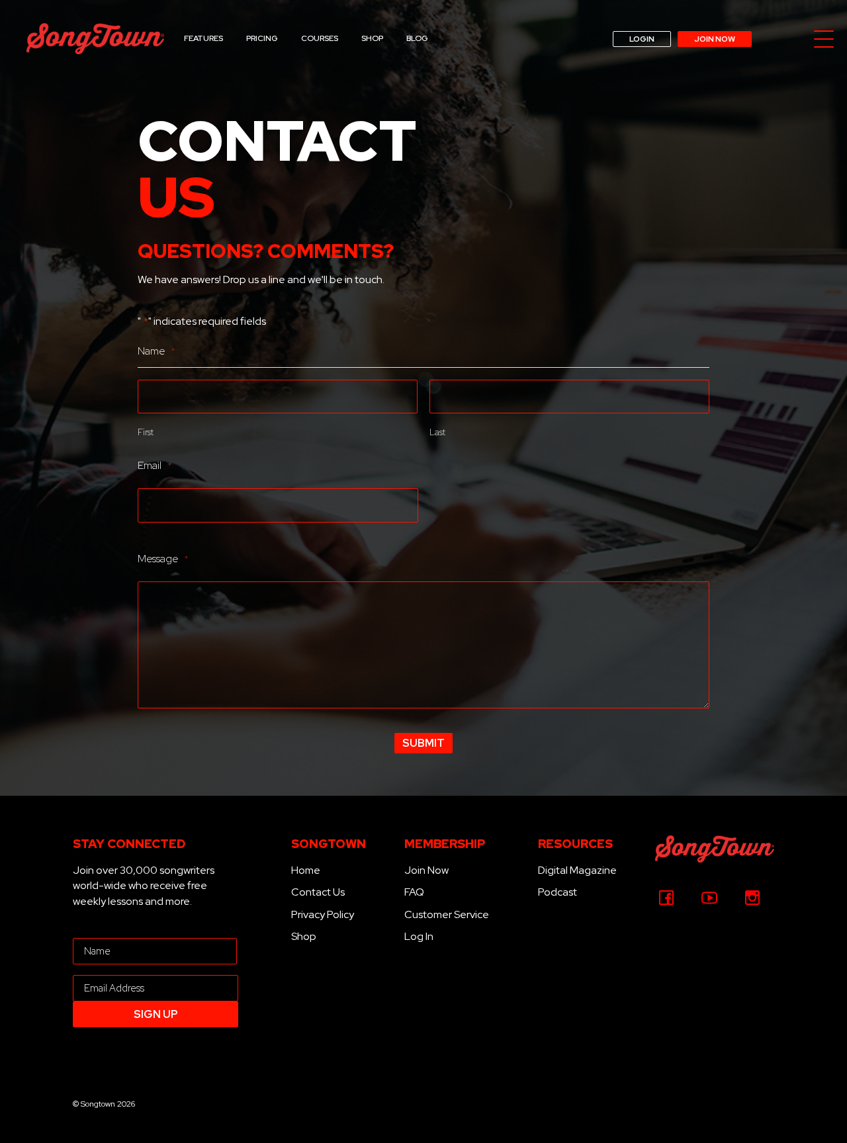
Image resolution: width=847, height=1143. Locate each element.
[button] (824, 40)
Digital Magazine (577, 870)
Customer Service (446, 914)
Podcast (557, 892)
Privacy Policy (322, 914)
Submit (423, 743)
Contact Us (318, 892)
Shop (303, 936)
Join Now (426, 870)
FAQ (414, 892)
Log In (418, 936)
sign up (156, 1014)
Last (437, 432)
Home (305, 870)
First (146, 432)
